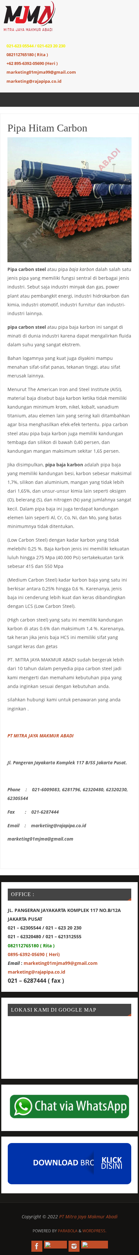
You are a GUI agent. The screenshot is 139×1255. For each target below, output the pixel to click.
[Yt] (94, 1245)
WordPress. (94, 1231)
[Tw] (55, 1245)
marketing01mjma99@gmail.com (41, 72)
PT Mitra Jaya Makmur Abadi (88, 1216)
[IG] (74, 1246)
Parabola (68, 1231)
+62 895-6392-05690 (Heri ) (32, 63)
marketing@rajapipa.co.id (33, 81)
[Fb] (36, 1246)
